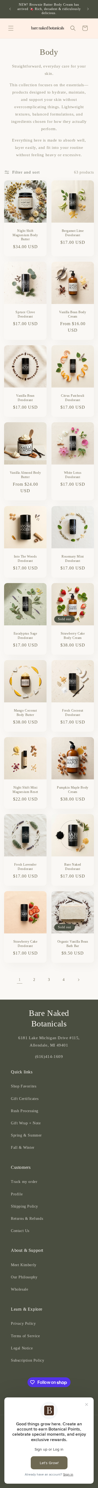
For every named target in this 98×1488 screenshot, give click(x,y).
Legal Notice (22, 1348)
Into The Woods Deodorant (25, 559)
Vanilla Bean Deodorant (25, 398)
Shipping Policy (24, 1206)
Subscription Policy (27, 1360)
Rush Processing (24, 1111)
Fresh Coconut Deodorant (72, 713)
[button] (11, 28)
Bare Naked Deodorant (72, 867)
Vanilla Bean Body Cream (72, 314)
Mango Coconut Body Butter (25, 713)
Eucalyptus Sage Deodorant (25, 636)
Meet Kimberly (23, 1265)
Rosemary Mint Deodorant (73, 559)
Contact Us (20, 1231)
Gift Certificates (24, 1099)
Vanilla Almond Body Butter (25, 475)
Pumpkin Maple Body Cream (72, 790)
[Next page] (78, 980)
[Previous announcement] (10, 9)
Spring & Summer (26, 1135)
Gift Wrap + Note (26, 1123)
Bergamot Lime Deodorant (73, 233)
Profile (17, 1194)
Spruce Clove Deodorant (25, 314)
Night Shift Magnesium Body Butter (25, 235)
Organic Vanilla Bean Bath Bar (72, 944)
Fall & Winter (23, 1147)
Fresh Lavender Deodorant (25, 867)
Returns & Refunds (27, 1219)
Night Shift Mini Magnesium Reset (25, 790)
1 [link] (20, 979)
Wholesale (19, 1289)
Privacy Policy (23, 1323)
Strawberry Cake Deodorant (25, 944)
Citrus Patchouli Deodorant (72, 398)
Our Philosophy (24, 1277)
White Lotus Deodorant (73, 475)
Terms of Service (25, 1336)
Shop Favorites (23, 1086)
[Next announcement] (88, 9)
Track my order (24, 1182)
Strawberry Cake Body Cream (73, 636)
